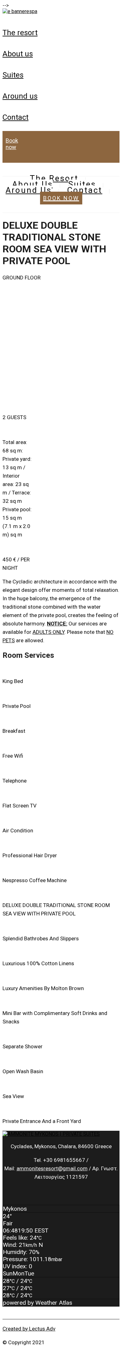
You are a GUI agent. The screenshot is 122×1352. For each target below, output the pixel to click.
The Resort (20, 32)
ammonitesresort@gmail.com (52, 1168)
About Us (18, 53)
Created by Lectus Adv (29, 1329)
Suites (13, 75)
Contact (15, 117)
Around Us (20, 96)
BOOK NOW (12, 143)
